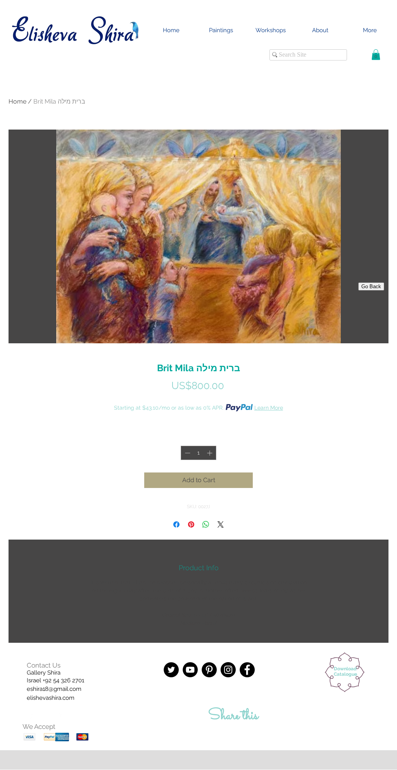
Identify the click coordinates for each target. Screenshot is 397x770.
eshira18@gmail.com (54, 688)
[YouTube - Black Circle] (190, 669)
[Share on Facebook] (176, 524)
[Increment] (210, 453)
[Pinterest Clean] (59, 717)
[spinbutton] (198, 453)
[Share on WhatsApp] (206, 524)
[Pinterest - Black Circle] (209, 669)
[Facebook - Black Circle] (247, 669)
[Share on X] (220, 524)
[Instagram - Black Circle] (228, 669)
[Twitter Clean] (44, 717)
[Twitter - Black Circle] (171, 669)
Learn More (268, 408)
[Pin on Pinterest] (191, 524)
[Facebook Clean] (28, 717)
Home (17, 101)
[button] (375, 54)
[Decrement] (187, 453)
